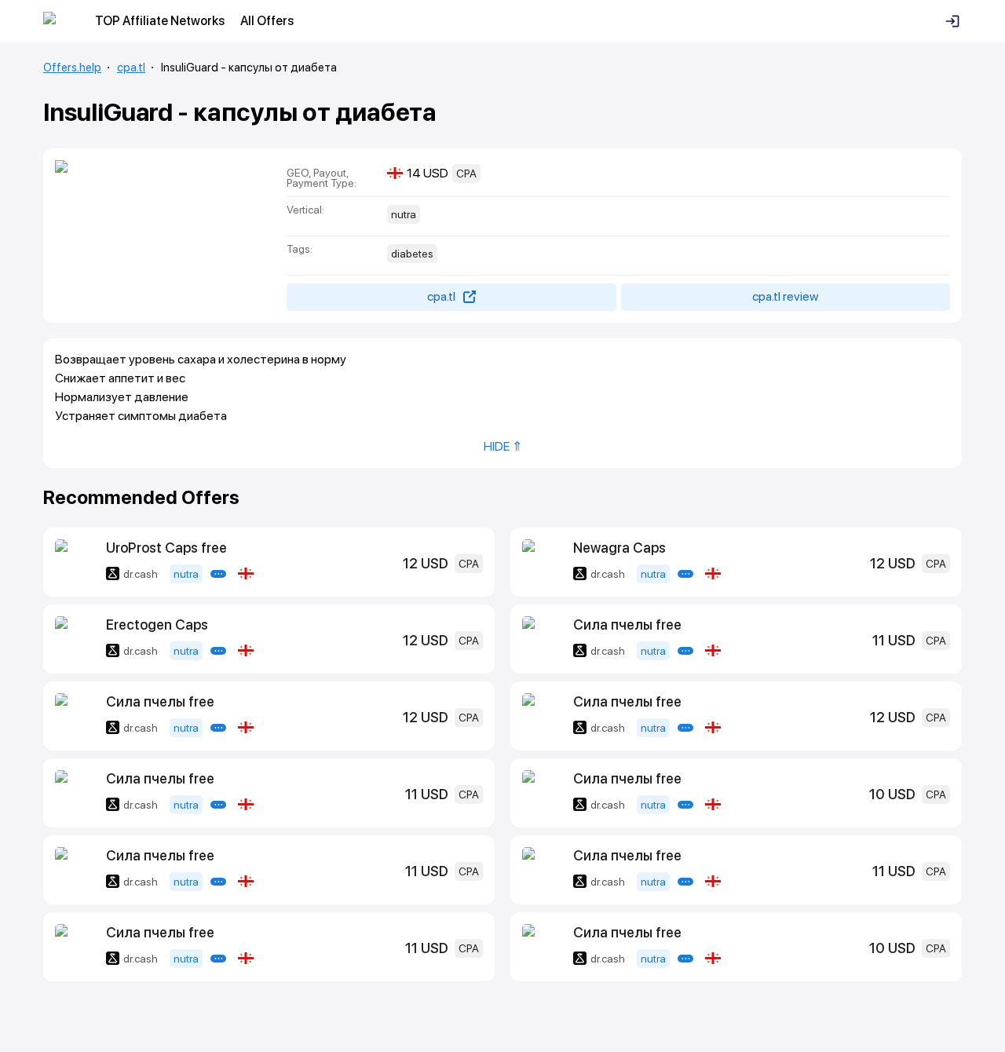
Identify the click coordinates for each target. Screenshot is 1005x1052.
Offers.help (72, 67)
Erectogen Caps (157, 624)
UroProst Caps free (166, 547)
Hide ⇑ (503, 446)
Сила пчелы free (627, 624)
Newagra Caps (619, 547)
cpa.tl (131, 67)
